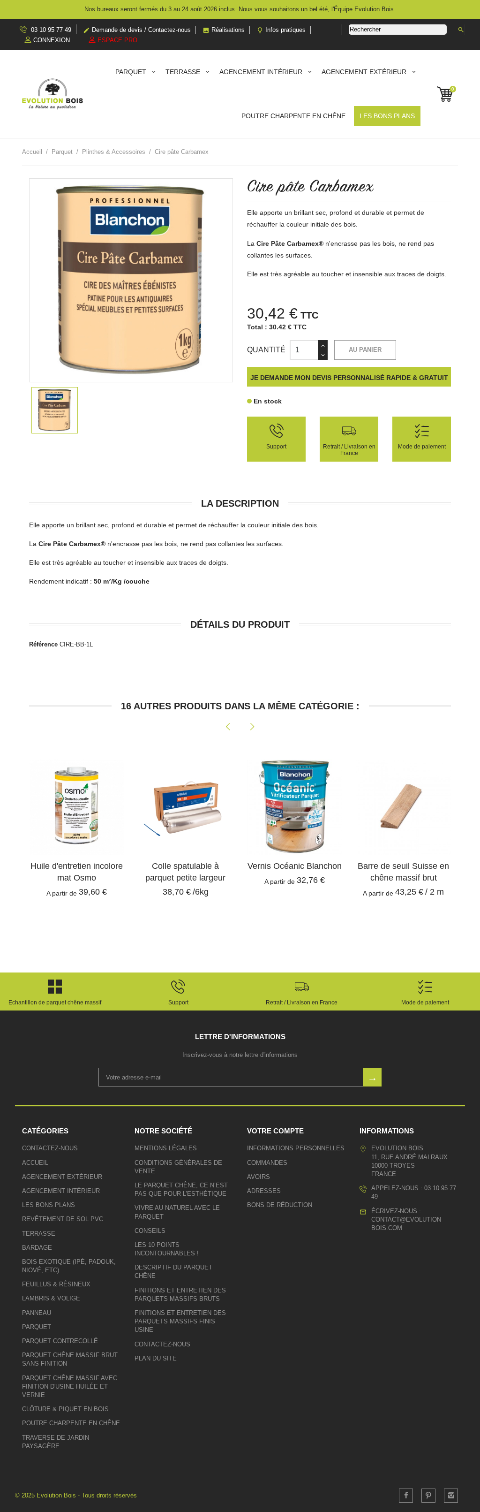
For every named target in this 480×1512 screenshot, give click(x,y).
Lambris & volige (51, 1298)
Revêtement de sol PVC (62, 1219)
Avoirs (258, 1176)
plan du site (156, 1358)
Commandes (267, 1162)
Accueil (35, 1162)
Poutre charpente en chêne (293, 116)
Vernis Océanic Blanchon (295, 866)
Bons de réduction (279, 1204)
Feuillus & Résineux (56, 1284)
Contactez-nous (50, 1148)
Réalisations (223, 30)
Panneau (36, 1312)
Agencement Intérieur (261, 72)
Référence (43, 644)
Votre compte (275, 1131)
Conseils (150, 1230)
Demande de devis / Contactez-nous (137, 30)
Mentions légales (166, 1148)
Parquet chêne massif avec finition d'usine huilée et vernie (69, 1386)
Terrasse (183, 72)
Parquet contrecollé (60, 1341)
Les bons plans (387, 116)
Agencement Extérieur (365, 72)
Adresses (264, 1190)
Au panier (365, 349)
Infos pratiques (281, 30)
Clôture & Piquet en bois (65, 1409)
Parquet (131, 72)
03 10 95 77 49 (50, 29)
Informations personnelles (296, 1148)
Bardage (37, 1247)
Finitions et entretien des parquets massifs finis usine (180, 1321)
